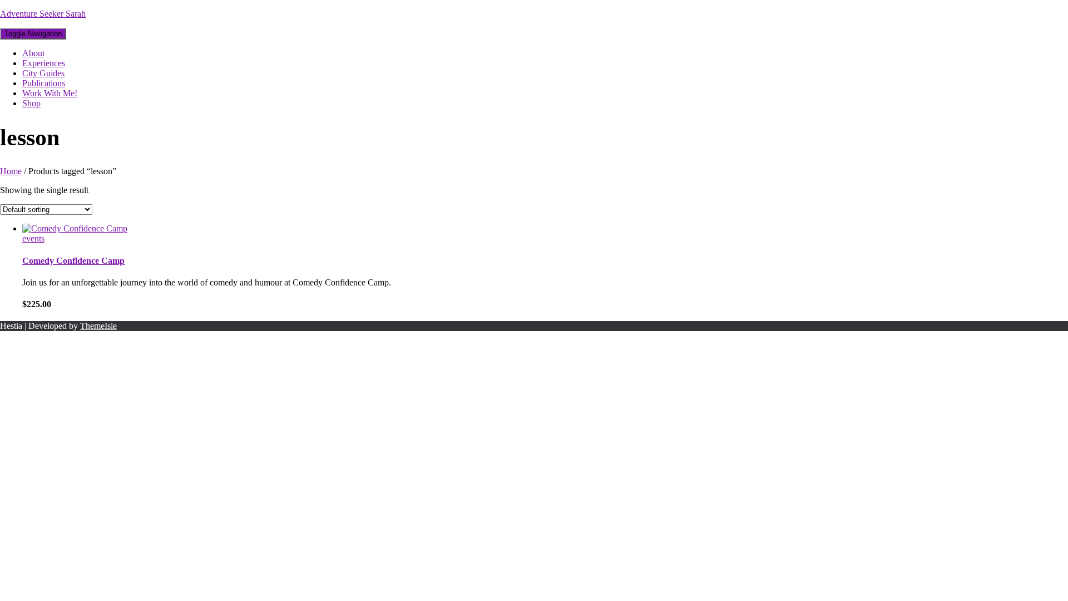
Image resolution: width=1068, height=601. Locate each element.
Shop (31, 103)
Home (11, 171)
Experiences (43, 63)
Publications (43, 83)
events (33, 238)
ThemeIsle (98, 326)
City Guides (43, 73)
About (33, 53)
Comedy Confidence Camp (73, 260)
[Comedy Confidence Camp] (74, 228)
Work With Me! (49, 93)
